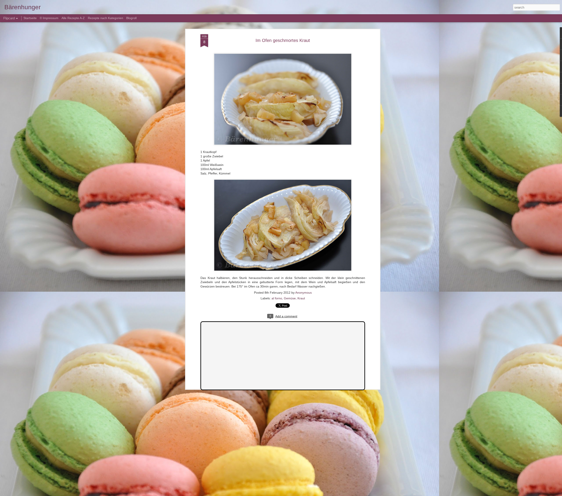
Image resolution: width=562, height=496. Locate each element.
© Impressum (49, 18)
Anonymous (303, 292)
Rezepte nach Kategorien (105, 18)
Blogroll (131, 18)
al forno (277, 298)
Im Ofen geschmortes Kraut (283, 40)
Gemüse (290, 298)
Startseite (30, 18)
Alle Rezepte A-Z (73, 18)
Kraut (301, 298)
